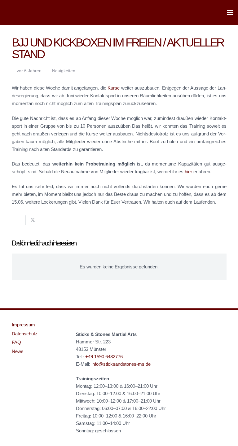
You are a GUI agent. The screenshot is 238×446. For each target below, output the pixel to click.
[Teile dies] (19, 220)
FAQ (16, 342)
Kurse (114, 88)
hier (188, 171)
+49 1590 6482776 (104, 356)
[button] (230, 12)
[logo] (15, 12)
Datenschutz (24, 333)
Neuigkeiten (63, 70)
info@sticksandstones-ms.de (121, 364)
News (18, 351)
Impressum (23, 324)
